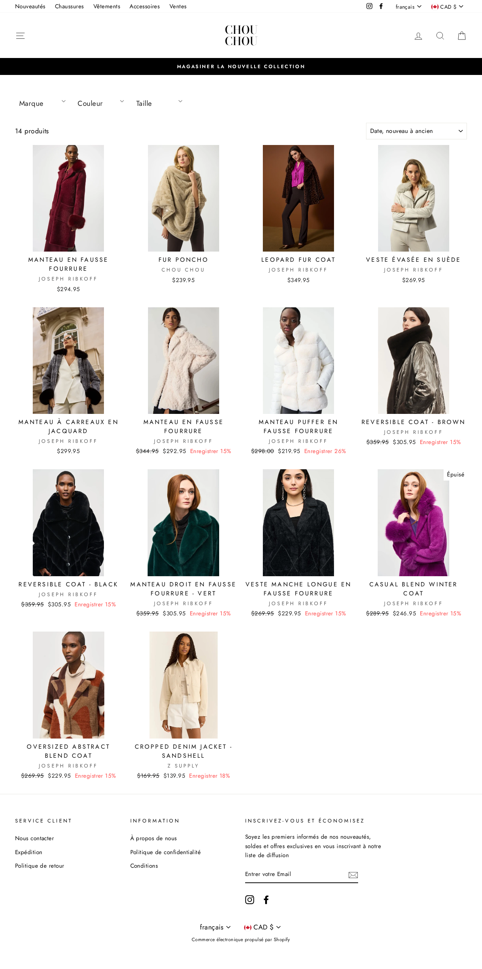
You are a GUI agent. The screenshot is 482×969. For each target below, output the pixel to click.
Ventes (178, 6)
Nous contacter (34, 838)
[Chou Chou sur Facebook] (266, 899)
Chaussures (69, 6)
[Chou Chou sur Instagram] (249, 899)
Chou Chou (241, 35)
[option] (241, 66)
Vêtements (106, 6)
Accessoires (145, 6)
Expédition (29, 852)
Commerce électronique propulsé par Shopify (241, 939)
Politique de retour (39, 866)
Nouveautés (30, 6)
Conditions (144, 866)
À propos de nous (153, 838)
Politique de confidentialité (165, 852)
